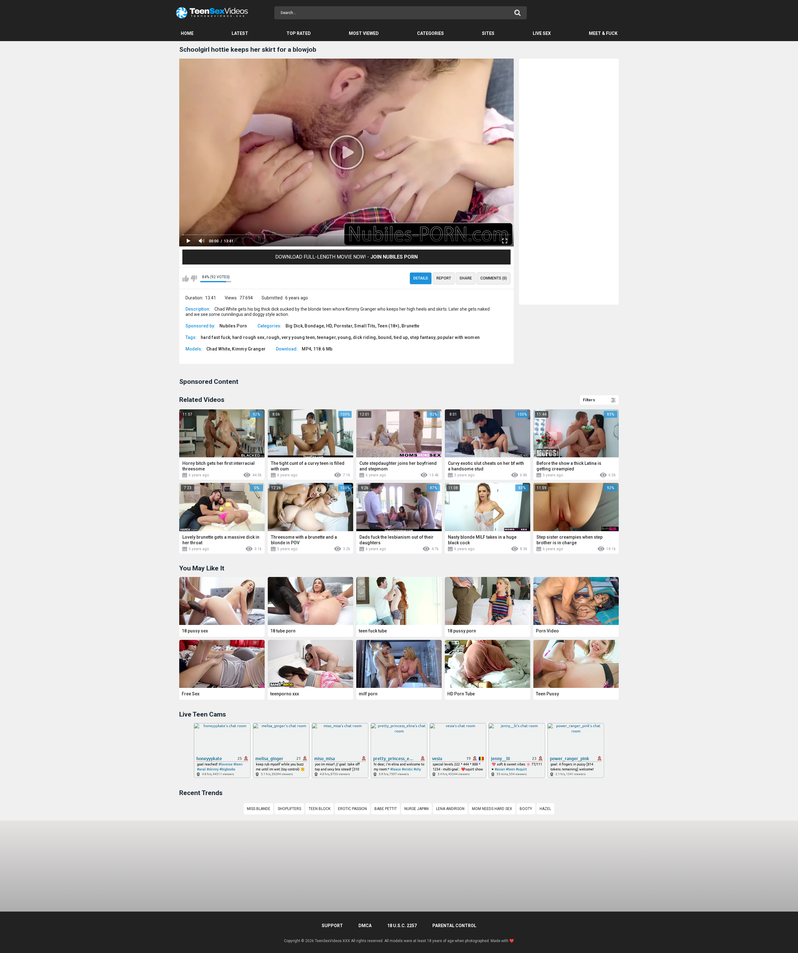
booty (526, 809)
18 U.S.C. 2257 (402, 925)
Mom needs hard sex (492, 809)
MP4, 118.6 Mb (317, 348)
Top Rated (298, 33)
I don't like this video (193, 278)
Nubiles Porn (233, 325)
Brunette (410, 325)
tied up (401, 337)
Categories (430, 33)
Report (443, 278)
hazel (545, 809)
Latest (240, 33)
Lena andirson (450, 809)
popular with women (458, 337)
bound (385, 337)
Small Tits (364, 325)
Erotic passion (352, 809)
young (344, 337)
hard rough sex (248, 337)
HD (329, 325)
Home (187, 33)
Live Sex (542, 33)
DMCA (365, 925)
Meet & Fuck (603, 33)
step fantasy (422, 337)
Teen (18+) (388, 325)
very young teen (298, 337)
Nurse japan (416, 809)
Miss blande (258, 809)
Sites (488, 33)
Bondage (314, 325)
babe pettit (385, 809)
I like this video (185, 278)
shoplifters (289, 809)
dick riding (364, 337)
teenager (326, 337)
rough (273, 337)
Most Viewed (364, 33)
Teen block (319, 809)
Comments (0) (493, 278)
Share (465, 278)
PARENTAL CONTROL (454, 925)
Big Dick (294, 325)
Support (332, 925)
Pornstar (343, 325)
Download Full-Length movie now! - (346, 257)
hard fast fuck (215, 337)
